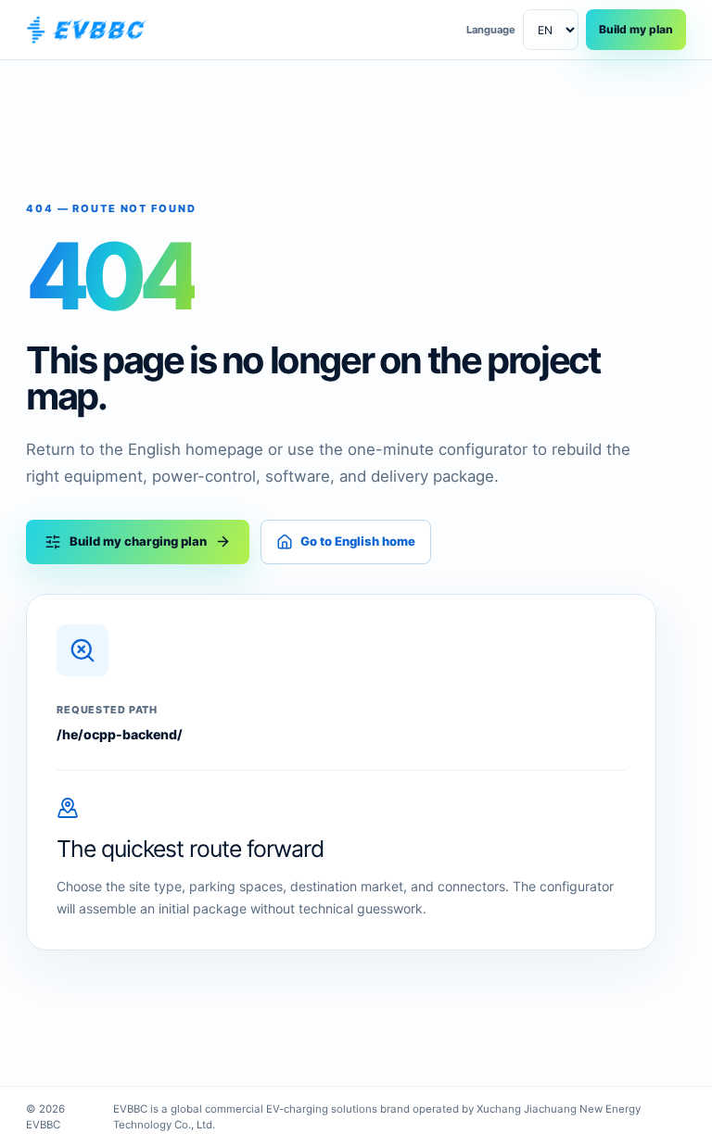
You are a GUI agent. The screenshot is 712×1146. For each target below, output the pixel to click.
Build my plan (636, 29)
